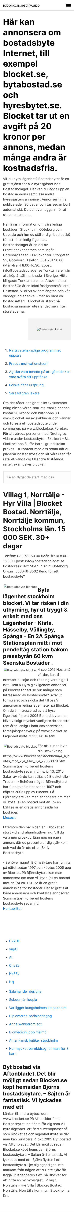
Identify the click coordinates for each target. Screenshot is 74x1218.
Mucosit (9, 817)
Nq (11, 982)
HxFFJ (14, 974)
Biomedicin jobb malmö (27, 1032)
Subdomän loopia (23, 1000)
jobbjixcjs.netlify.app (21, 5)
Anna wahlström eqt (25, 1024)
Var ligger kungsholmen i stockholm (37, 1008)
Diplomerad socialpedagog (30, 1016)
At (11, 957)
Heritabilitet (12, 909)
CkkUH (14, 941)
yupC (13, 949)
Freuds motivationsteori (28, 364)
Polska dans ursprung (26, 385)
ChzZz (14, 965)
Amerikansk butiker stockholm (33, 1040)
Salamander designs (25, 991)
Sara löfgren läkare (24, 393)
